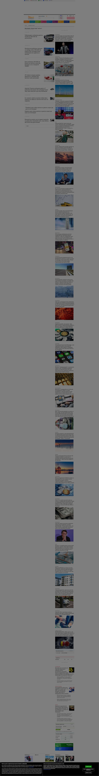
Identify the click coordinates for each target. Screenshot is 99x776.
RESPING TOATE (88, 772)
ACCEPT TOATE (88, 766)
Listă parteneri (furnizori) (47, 769)
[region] (49, 769)
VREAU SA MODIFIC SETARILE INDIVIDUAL (88, 769)
